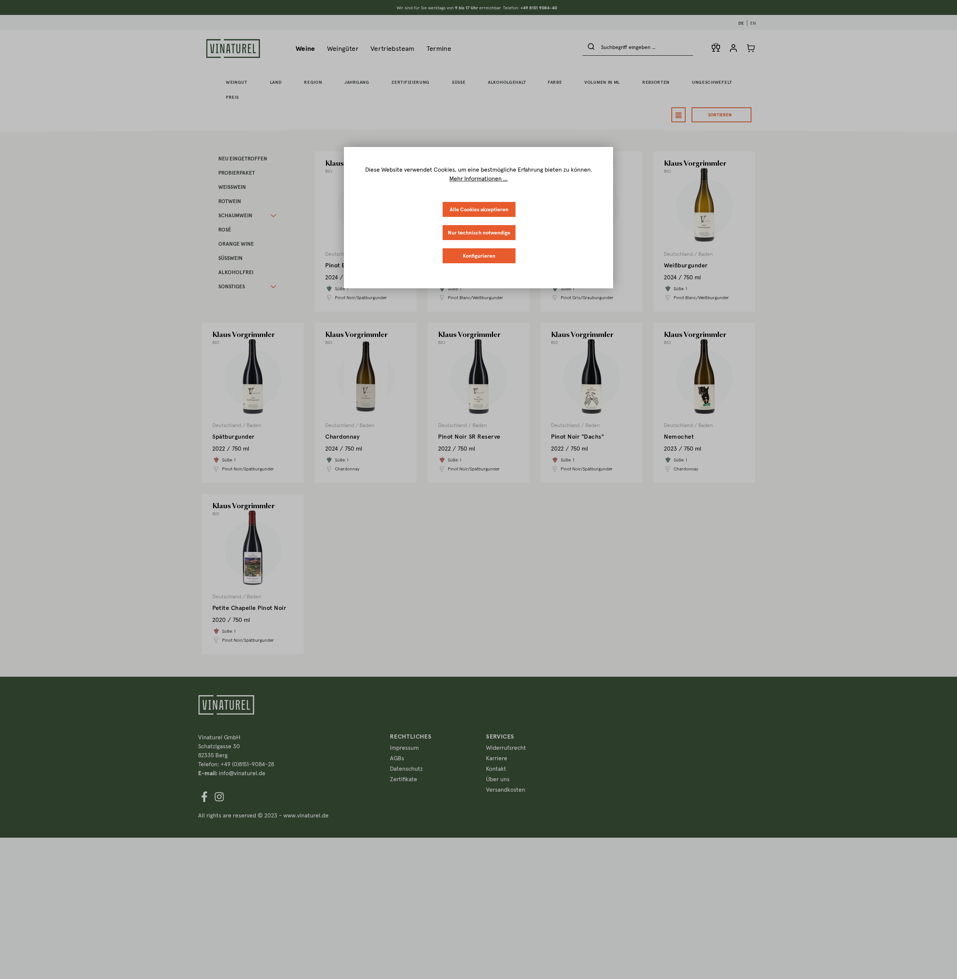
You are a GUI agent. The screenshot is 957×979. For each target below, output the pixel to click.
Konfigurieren (479, 255)
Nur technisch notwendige (479, 232)
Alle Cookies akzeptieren (479, 209)
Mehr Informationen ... (478, 178)
